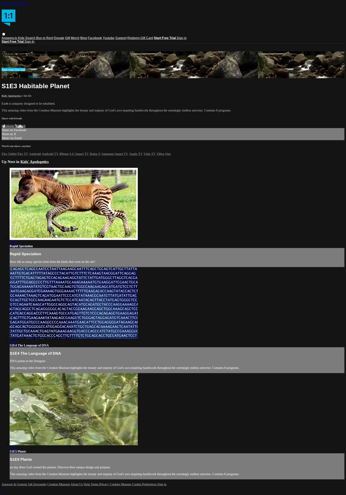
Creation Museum (58, 484)
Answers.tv (10, 38)
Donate (59, 38)
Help (87, 484)
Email (21, 126)
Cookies (115, 484)
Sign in (182, 38)
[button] (3, 34)
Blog (83, 38)
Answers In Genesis (14, 484)
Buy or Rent (44, 38)
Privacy (104, 484)
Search (30, 38)
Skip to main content (15, 3)
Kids (21, 38)
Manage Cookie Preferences (139, 484)
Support (121, 38)
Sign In (29, 41)
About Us (76, 484)
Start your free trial (13, 69)
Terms (95, 484)
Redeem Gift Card (140, 38)
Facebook (95, 38)
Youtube (109, 38)
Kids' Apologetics (12, 95)
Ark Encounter (37, 484)
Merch (75, 38)
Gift (67, 38)
